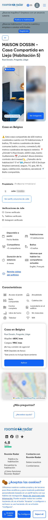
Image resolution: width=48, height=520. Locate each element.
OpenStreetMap (29, 398)
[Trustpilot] (22, 437)
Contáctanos (32, 466)
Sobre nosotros (33, 462)
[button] (36, 93)
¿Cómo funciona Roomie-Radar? (12, 472)
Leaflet (17, 398)
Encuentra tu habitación (10, 466)
